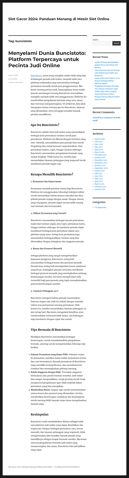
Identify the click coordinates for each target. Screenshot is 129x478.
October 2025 (100, 165)
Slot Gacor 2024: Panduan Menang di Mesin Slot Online (58, 19)
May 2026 (99, 147)
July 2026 (98, 142)
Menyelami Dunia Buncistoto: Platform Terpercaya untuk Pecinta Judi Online (47, 59)
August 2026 (100, 139)
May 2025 (98, 179)
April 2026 (99, 150)
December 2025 (101, 160)
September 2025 (101, 168)
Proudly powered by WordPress (67, 467)
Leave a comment (15, 82)
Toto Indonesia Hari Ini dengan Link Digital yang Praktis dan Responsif (107, 73)
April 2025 (99, 181)
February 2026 (100, 155)
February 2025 (100, 187)
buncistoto (36, 75)
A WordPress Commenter (103, 118)
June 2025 (99, 176)
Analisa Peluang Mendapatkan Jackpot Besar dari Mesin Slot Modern (107, 65)
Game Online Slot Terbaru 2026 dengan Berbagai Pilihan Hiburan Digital (107, 81)
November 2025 (101, 163)
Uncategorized (100, 207)
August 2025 (100, 171)
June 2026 (99, 144)
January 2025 (100, 189)
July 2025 (98, 173)
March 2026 (99, 152)
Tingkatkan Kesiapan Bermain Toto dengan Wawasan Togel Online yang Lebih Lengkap (107, 89)
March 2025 (99, 184)
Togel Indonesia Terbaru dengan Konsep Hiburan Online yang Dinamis (107, 96)
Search (95, 40)
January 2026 (100, 157)
